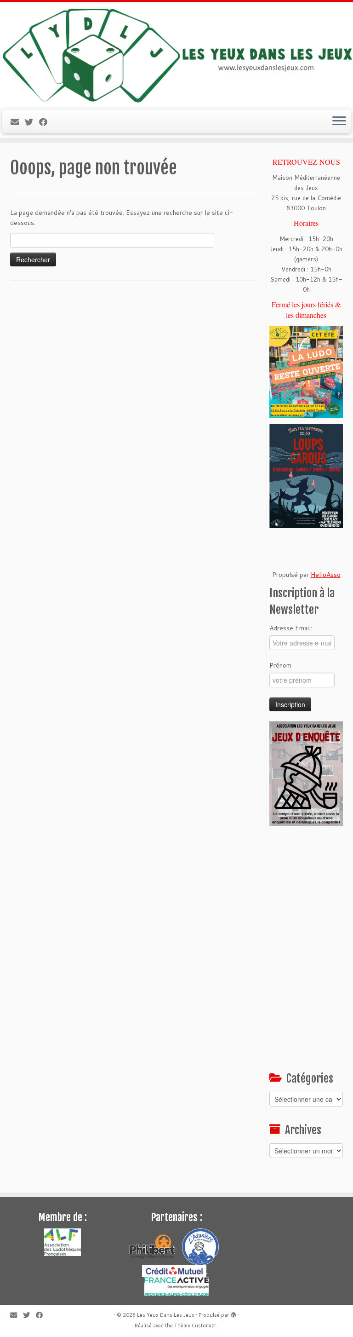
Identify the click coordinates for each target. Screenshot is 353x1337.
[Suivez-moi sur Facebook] (46, 122)
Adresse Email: (290, 628)
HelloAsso (326, 574)
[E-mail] (18, 122)
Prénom (280, 665)
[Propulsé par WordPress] (233, 1313)
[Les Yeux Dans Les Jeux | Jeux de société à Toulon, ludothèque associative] (176, 55)
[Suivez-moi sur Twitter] (32, 122)
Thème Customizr (195, 1325)
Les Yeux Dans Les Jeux (165, 1315)
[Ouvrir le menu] (339, 121)
